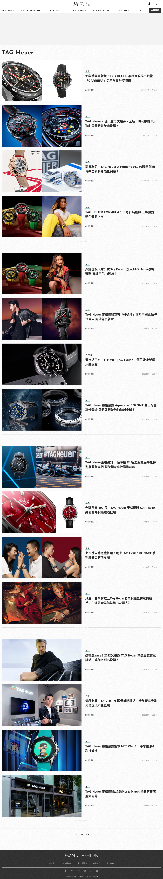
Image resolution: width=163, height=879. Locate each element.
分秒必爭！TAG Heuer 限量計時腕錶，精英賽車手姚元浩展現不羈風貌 (121, 703)
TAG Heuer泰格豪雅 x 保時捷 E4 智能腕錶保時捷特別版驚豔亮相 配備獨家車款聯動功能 (120, 465)
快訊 (88, 207)
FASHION (7, 11)
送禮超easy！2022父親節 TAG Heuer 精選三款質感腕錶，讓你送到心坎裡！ (120, 658)
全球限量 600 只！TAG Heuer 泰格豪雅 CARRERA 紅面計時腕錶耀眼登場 (120, 510)
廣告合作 (96, 863)
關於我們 (52, 863)
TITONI (89, 355)
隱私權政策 (67, 863)
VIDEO (139, 11)
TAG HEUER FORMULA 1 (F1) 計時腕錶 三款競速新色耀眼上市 (119, 214)
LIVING (123, 11)
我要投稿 (110, 863)
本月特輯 (155, 11)
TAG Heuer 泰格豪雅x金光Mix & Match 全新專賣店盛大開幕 (120, 794)
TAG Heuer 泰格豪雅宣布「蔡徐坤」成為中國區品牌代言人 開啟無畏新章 (121, 317)
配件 (88, 117)
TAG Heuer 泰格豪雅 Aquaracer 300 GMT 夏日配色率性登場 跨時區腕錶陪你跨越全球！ (121, 407)
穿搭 (88, 71)
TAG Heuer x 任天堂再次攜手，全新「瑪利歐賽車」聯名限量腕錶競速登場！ (120, 124)
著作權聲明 (82, 863)
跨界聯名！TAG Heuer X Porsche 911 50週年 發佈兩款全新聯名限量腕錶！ (120, 169)
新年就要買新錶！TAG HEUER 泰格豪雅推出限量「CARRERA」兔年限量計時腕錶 (119, 78)
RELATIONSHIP (101, 11)
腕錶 (88, 696)
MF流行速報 (89, 90)
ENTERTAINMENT (30, 11)
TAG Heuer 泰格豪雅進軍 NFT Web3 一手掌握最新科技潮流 (120, 749)
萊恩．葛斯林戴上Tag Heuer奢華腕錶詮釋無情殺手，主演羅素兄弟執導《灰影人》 (118, 601)
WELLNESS (55, 11)
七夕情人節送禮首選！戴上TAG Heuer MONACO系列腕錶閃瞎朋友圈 (120, 555)
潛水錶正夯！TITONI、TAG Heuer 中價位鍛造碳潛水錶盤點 (120, 362)
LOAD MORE (81, 835)
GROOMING (77, 11)
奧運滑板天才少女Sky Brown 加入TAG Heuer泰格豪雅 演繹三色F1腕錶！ (119, 271)
